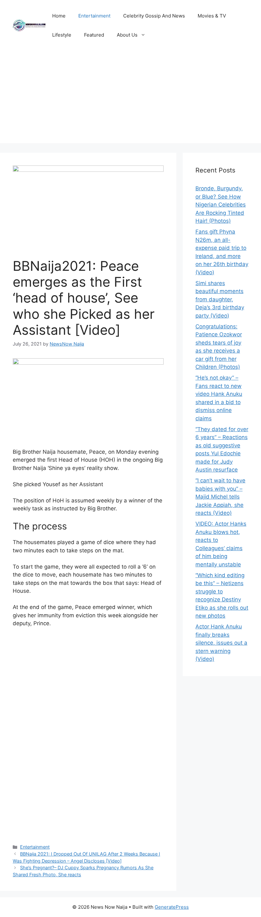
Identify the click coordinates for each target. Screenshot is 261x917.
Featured (94, 35)
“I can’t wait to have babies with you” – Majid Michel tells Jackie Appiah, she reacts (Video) (220, 496)
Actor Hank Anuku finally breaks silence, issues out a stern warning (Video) (221, 642)
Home (59, 16)
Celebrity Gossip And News (154, 16)
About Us (127, 35)
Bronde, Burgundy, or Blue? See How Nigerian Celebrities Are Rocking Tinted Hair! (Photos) (220, 204)
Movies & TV (212, 16)
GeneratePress (172, 907)
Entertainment (94, 16)
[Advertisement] (130, 98)
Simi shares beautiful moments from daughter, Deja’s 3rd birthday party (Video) (219, 299)
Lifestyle (61, 35)
